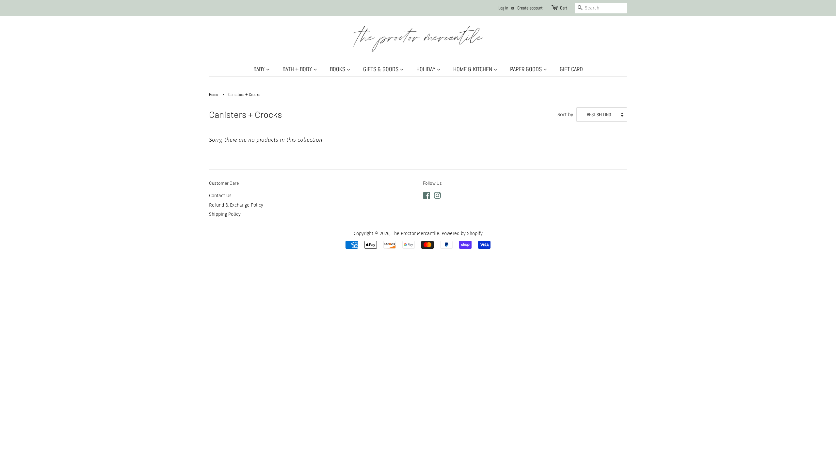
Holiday (426, 69)
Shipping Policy (225, 214)
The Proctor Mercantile (415, 233)
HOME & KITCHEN (473, 69)
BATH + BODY (297, 69)
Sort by (565, 115)
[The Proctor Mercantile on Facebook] (426, 197)
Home (213, 94)
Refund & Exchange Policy (236, 205)
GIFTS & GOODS (381, 69)
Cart (563, 8)
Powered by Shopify (462, 233)
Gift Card (571, 69)
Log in (503, 8)
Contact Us (220, 195)
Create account (530, 8)
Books (338, 69)
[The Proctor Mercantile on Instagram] (437, 197)
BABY (259, 69)
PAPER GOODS (526, 69)
